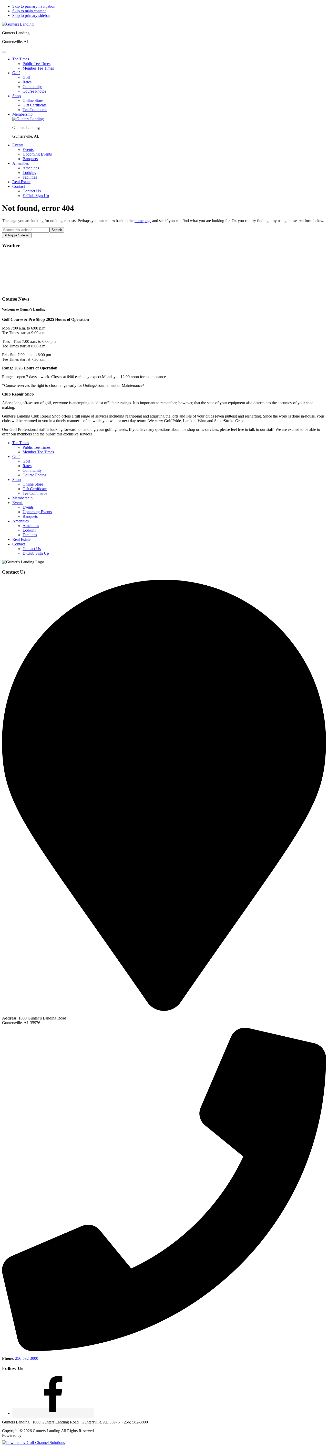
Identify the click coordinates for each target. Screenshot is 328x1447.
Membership (22, 498)
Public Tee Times (36, 447)
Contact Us (32, 548)
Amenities (20, 521)
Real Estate (21, 539)
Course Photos (34, 475)
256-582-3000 (26, 1358)
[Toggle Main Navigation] (4, 51)
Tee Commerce (35, 493)
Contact (18, 544)
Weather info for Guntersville (36, 288)
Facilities (30, 535)
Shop (16, 479)
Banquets (30, 516)
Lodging (29, 530)
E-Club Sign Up (36, 553)
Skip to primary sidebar (31, 15)
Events (17, 502)
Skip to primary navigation (33, 6)
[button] (20, 59)
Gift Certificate (35, 489)
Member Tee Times (38, 452)
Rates (27, 466)
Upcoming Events (37, 512)
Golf (16, 456)
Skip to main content (29, 11)
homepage (143, 220)
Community (32, 470)
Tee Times (20, 443)
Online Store (33, 484)
